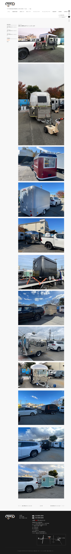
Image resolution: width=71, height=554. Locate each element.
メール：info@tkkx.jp (35, 530)
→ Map (29, 8)
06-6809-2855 (39, 515)
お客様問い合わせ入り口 (38, 520)
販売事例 (60, 11)
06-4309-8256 (39, 518)
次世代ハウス (22, 11)
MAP (41, 525)
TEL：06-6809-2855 (35, 527)
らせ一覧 (41, 505)
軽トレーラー (29, 11)
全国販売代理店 (14, 11)
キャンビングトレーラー (46, 11)
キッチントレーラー (36, 11)
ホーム (9, 11)
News (8, 41)
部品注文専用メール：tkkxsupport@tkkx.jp (38, 531)
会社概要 (20, 515)
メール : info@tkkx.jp (62, 17)
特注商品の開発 (21, 516)
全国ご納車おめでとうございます (27, 505)
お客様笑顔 (66, 11)
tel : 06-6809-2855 (61, 15)
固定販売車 (54, 11)
